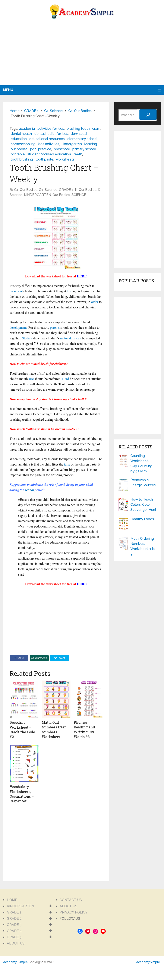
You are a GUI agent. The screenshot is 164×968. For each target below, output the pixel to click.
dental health (21, 134)
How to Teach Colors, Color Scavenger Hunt (143, 504)
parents (55, 327)
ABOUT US (16, 943)
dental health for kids (51, 134)
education (19, 139)
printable (18, 154)
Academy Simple (15, 962)
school (29, 490)
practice (44, 149)
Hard (65, 378)
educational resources (47, 139)
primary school (84, 149)
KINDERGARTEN (37, 195)
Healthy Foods (142, 519)
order (94, 301)
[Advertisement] (41, 55)
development (18, 327)
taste (67, 464)
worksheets (65, 159)
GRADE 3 (14, 925)
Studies (27, 338)
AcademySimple (148, 962)
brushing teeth (78, 129)
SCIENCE (79, 195)
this (69, 291)
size (31, 378)
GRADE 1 (66, 190)
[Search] (148, 114)
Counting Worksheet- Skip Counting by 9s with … (141, 463)
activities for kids (50, 129)
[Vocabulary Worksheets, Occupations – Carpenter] (24, 763)
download (79, 134)
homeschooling (23, 144)
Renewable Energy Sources (143, 482)
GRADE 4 (14, 931)
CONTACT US (71, 900)
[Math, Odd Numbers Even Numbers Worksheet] (56, 699)
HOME (12, 900)
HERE (82, 276)
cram (96, 129)
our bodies (19, 149)
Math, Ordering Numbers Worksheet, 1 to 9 (142, 546)
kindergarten (72, 144)
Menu (8, 90)
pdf (33, 149)
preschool (62, 149)
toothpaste (44, 159)
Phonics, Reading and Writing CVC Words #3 (84, 729)
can (78, 338)
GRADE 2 (14, 918)
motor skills (68, 338)
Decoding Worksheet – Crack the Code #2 (22, 729)
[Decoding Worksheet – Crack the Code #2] (24, 699)
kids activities (48, 144)
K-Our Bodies (85, 190)
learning (90, 144)
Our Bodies (61, 195)
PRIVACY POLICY (74, 912)
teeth (77, 154)
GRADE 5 (14, 937)
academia (27, 129)
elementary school (82, 139)
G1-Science (48, 190)
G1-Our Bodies (25, 190)
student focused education (49, 154)
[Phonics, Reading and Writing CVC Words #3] (88, 699)
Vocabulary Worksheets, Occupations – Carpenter (22, 793)
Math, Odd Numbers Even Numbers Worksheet (54, 729)
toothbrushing (22, 159)
